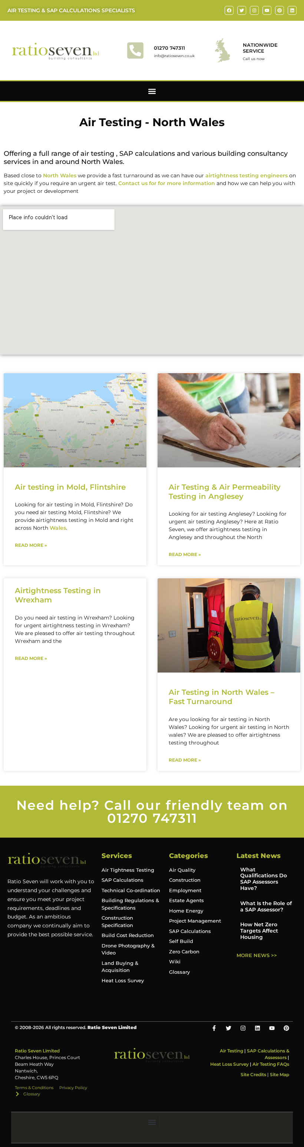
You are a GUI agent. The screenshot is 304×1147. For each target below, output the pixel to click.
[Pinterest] (279, 10)
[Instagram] (254, 10)
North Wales (59, 175)
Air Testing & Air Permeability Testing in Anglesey (225, 492)
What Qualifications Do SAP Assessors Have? (263, 878)
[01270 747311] (135, 50)
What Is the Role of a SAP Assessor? (266, 906)
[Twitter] (241, 10)
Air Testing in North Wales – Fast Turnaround (221, 697)
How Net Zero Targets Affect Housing (259, 930)
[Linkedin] (292, 10)
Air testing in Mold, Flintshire (70, 487)
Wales (58, 528)
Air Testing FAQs (270, 1064)
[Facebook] (229, 10)
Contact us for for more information (166, 183)
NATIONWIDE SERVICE (260, 48)
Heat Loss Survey (229, 1064)
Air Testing (231, 1051)
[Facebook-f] (214, 1028)
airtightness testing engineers (246, 175)
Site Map (279, 1074)
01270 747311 (169, 48)
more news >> (257, 955)
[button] (152, 91)
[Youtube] (266, 10)
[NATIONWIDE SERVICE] (222, 50)
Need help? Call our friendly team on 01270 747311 (152, 811)
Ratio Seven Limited (37, 1051)
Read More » (31, 545)
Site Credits (253, 1074)
